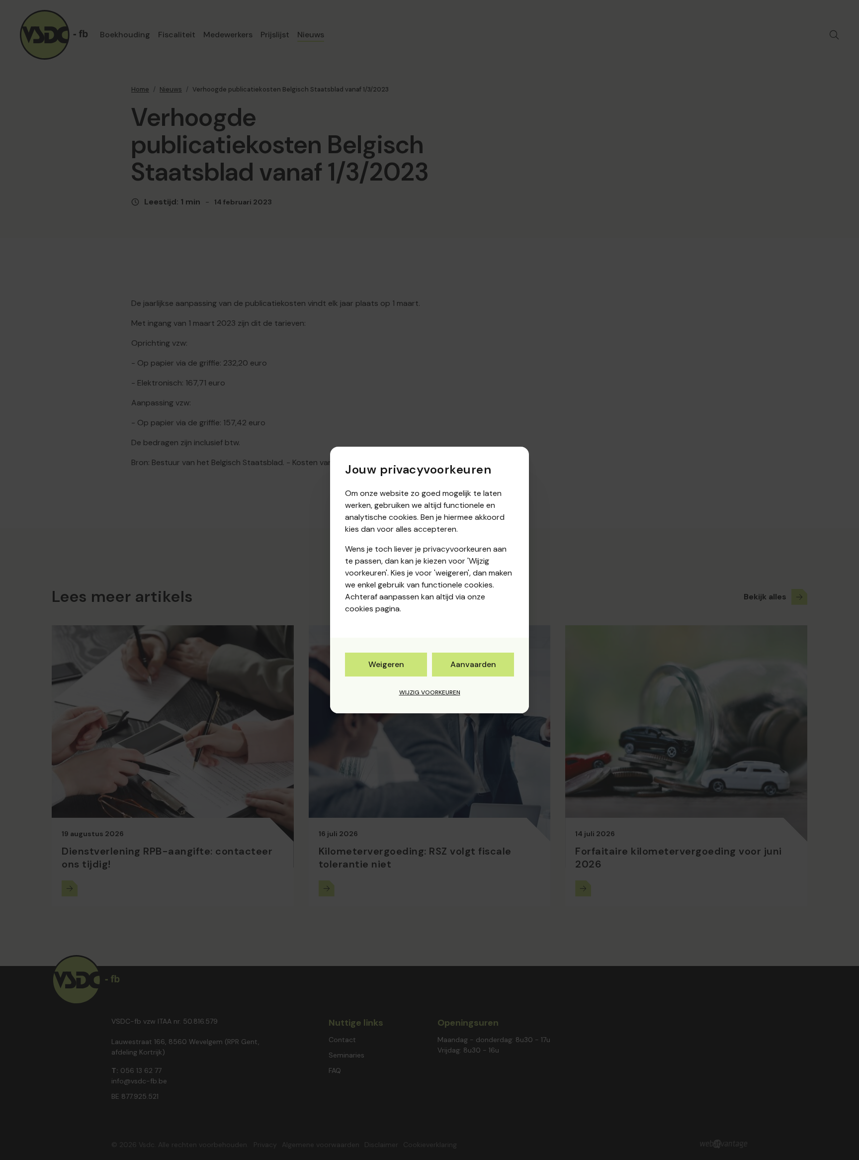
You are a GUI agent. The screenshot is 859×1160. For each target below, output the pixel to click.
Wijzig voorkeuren (429, 692)
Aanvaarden (473, 664)
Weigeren (386, 664)
